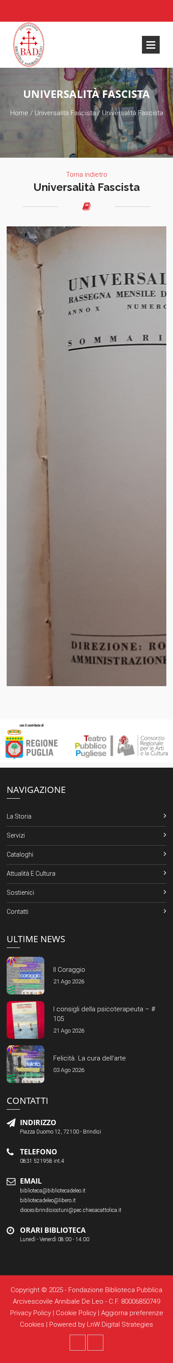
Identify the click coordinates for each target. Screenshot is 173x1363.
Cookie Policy (76, 1313)
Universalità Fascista (65, 113)
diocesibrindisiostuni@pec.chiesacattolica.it (71, 1210)
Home (19, 113)
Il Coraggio (69, 970)
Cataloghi (20, 854)
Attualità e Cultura (31, 873)
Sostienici (20, 892)
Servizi (16, 835)
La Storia (19, 816)
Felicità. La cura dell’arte (89, 1058)
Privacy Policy (30, 1313)
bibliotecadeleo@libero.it (48, 1200)
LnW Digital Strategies (120, 1324)
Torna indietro (86, 175)
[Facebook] (78, 1343)
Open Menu (151, 45)
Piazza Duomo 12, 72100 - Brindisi (60, 1132)
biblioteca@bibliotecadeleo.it (53, 1191)
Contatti (17, 911)
